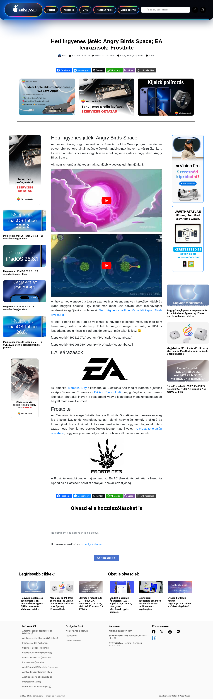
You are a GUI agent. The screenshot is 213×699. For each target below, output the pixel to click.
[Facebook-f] (153, 632)
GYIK (85, 9)
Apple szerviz (128, 9)
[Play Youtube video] (106, 200)
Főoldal (51, 9)
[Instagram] (170, 632)
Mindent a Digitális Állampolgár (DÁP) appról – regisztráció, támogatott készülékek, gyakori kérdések (121, 605)
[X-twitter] (162, 632)
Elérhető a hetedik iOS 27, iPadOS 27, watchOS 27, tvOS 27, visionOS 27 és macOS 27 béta (186, 389)
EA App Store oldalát (108, 392)
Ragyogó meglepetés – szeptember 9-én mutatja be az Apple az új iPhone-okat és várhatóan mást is (187, 313)
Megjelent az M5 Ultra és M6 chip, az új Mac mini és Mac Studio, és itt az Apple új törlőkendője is (187, 351)
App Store (138, 55)
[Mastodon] (178, 632)
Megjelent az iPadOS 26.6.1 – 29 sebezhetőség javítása (20, 272)
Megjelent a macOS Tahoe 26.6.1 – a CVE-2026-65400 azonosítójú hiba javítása (22, 345)
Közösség (69, 9)
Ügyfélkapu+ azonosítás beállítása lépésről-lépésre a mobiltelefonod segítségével (150, 604)
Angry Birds (126, 55)
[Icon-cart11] (195, 10)
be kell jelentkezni (91, 544)
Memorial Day (77, 387)
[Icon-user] (203, 10)
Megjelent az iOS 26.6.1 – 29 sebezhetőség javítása (18, 308)
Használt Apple (105, 9)
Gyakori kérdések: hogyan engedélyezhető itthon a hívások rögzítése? (179, 602)
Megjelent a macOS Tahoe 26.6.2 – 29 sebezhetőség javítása (23, 237)
